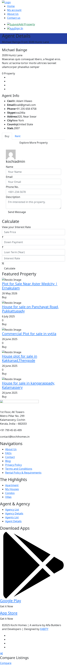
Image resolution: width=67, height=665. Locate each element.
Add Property (27, 24)
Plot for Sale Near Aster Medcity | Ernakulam (29, 285)
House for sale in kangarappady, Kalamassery (28, 385)
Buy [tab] (7, 136)
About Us (13, 14)
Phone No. (12, 187)
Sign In (19, 28)
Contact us (13, 18)
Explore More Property (34, 142)
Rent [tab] (17, 136)
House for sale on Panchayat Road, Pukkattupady (30, 308)
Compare (5, 663)
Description (13, 197)
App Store (8, 613)
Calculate (9, 268)
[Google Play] (33, 565)
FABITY (44, 629)
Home (11, 6)
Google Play (10, 600)
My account (14, 10)
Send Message (17, 212)
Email (9, 177)
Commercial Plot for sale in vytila (29, 333)
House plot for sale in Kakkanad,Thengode (19, 358)
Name (9, 167)
